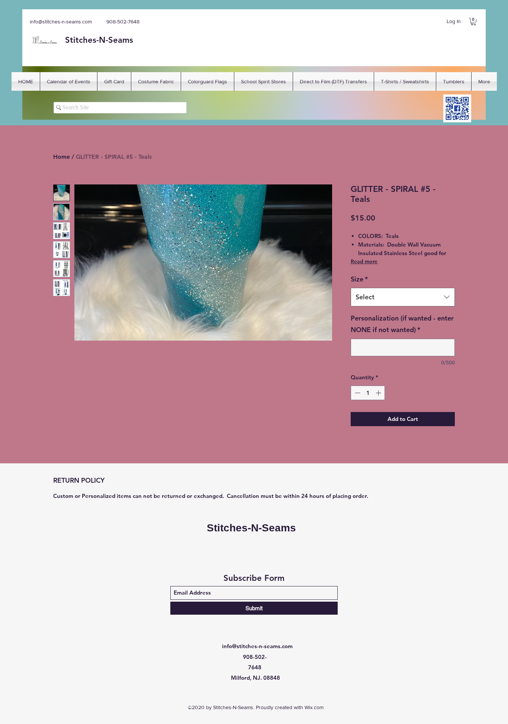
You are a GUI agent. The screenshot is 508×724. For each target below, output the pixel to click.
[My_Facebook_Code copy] (457, 108)
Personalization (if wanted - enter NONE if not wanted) (402, 324)
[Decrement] (357, 393)
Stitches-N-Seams (251, 528)
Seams (120, 40)
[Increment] (379, 393)
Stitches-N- (86, 40)
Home (61, 156)
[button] (473, 21)
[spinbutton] (368, 393)
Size (359, 279)
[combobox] (403, 297)
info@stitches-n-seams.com (61, 22)
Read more (364, 261)
